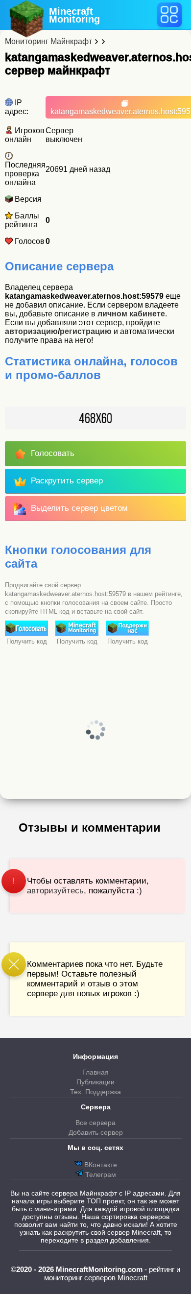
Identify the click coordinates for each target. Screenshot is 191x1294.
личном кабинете (131, 314)
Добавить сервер (96, 1132)
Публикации (95, 1082)
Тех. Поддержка (95, 1092)
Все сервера (95, 1122)
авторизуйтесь (55, 890)
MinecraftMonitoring (74, 15)
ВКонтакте (99, 1165)
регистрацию (86, 331)
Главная (95, 1072)
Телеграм (99, 1174)
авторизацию (31, 331)
